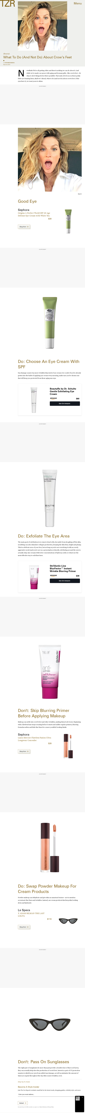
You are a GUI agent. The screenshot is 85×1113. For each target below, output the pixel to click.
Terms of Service (43, 1106)
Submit (21, 1103)
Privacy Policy (51, 1106)
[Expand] (77, 1097)
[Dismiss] (82, 1097)
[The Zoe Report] (7, 3)
